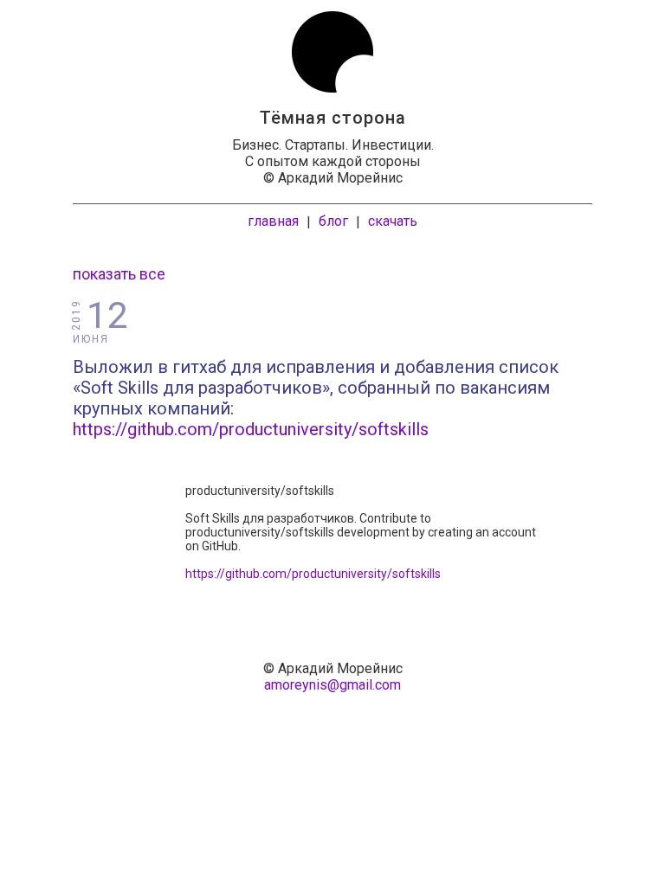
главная (273, 221)
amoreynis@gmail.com (332, 685)
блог (333, 221)
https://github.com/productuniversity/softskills (251, 429)
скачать (392, 221)
